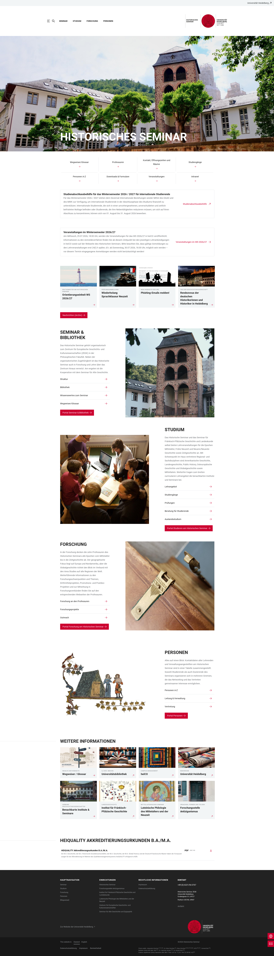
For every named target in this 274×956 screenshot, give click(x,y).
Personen (108, 21)
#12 (209, 948)
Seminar (63, 21)
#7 (189, 948)
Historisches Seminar (107, 885)
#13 (157, 950)
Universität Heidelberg (258, 3)
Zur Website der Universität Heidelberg (76, 927)
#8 (191, 948)
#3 (162, 948)
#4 (175, 948)
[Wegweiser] (64, 900)
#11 (200, 948)
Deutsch (77, 942)
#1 (159, 948)
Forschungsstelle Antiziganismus (111, 888)
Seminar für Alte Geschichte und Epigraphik (115, 912)
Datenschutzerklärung (146, 888)
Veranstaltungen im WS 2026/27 (191, 242)
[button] (78, 880)
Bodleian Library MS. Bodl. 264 (147, 950)
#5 (186, 948)
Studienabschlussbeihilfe (195, 204)
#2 (161, 948)
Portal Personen (174, 715)
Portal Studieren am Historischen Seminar (187, 528)
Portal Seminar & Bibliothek (76, 412)
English (84, 942)
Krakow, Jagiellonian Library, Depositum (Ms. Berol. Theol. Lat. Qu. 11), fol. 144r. (161, 952)
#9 (192, 948)
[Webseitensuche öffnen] (54, 21)
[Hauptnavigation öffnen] (49, 21)
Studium (77, 21)
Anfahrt (181, 906)
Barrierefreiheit (95, 948)
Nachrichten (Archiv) (72, 315)
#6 (187, 948)
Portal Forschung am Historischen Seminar (83, 626)
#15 (184, 950)
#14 (172, 950)
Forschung (92, 21)
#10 (198, 948)
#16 (194, 952)
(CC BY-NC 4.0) (189, 952)
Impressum (142, 885)
